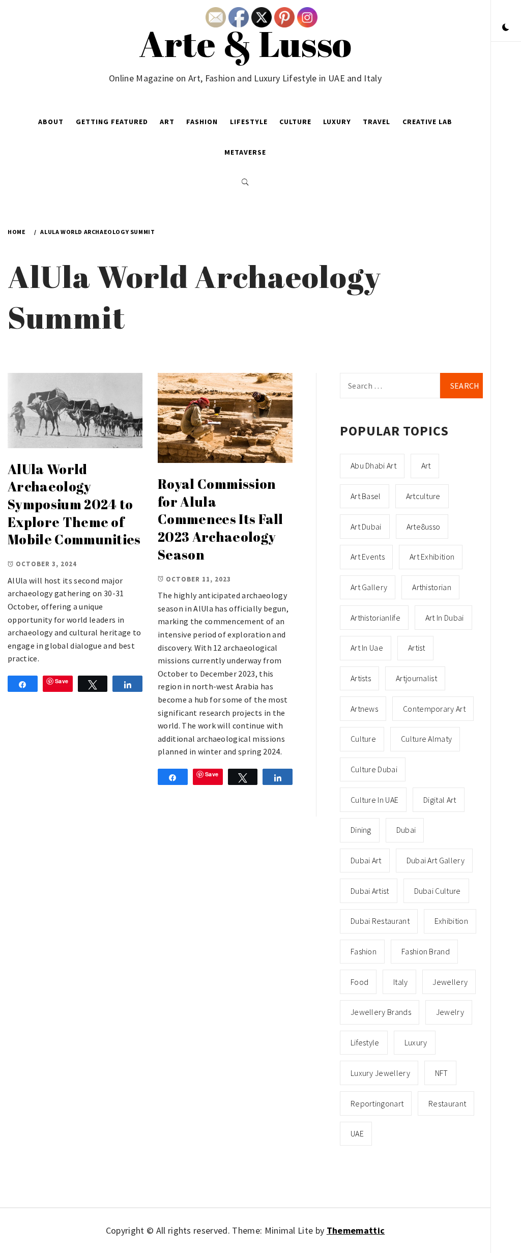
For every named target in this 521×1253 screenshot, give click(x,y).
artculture (423, 496)
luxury (415, 1042)
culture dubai (374, 769)
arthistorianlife (375, 618)
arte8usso (424, 526)
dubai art (366, 860)
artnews (364, 709)
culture (363, 739)
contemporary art (434, 709)
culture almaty (426, 739)
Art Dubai (366, 526)
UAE (357, 1133)
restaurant (447, 1103)
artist (416, 648)
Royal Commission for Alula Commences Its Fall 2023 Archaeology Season (220, 519)
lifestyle (365, 1042)
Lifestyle (249, 121)
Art (167, 121)
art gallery (369, 587)
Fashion (202, 121)
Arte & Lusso (245, 43)
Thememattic (356, 1230)
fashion (364, 951)
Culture (295, 121)
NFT (441, 1073)
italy (400, 982)
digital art (439, 800)
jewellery (450, 982)
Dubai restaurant (380, 921)
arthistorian (431, 587)
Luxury (337, 121)
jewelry (450, 1012)
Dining (361, 830)
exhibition (451, 921)
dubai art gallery (436, 860)
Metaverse (245, 152)
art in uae (367, 648)
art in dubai (444, 618)
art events (368, 556)
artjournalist (416, 678)
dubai (406, 830)
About (51, 121)
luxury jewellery (380, 1073)
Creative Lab (427, 121)
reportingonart (377, 1103)
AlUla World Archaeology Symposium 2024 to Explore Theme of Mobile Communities (74, 504)
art (426, 465)
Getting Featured (112, 121)
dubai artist (370, 891)
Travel (376, 121)
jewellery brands (381, 1012)
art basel (366, 496)
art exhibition (432, 556)
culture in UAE (374, 800)
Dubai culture (437, 891)
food (359, 982)
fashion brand (425, 951)
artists (361, 678)
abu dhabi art (373, 465)
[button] (505, 28)
